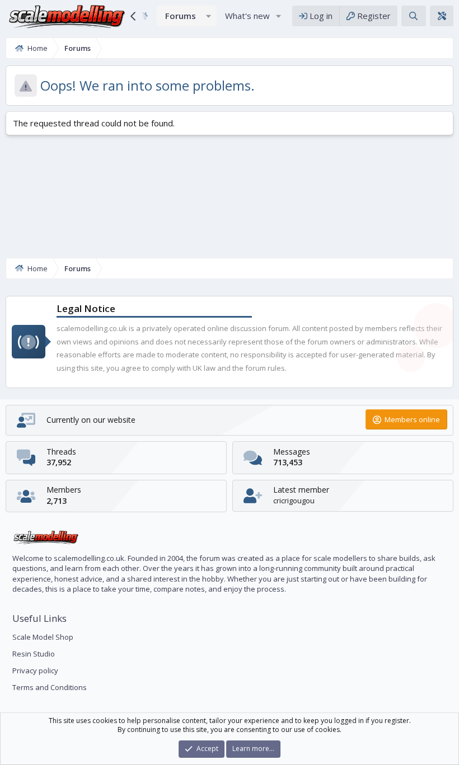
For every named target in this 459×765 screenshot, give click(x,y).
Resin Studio (33, 654)
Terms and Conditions (49, 687)
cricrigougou (294, 500)
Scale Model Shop (42, 637)
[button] (209, 16)
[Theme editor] (441, 16)
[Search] (413, 16)
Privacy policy (35, 670)
